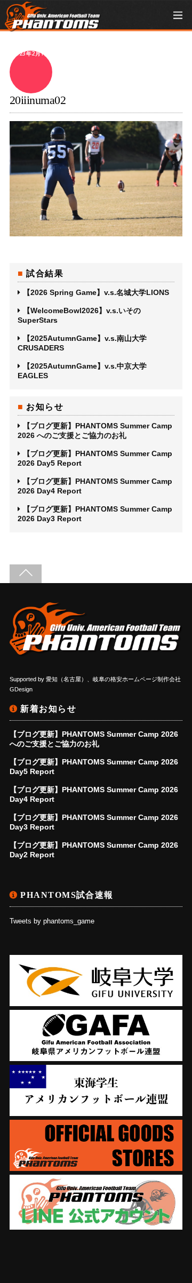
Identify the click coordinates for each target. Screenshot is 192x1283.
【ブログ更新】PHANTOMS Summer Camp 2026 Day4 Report (95, 486)
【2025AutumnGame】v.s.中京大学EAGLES (82, 371)
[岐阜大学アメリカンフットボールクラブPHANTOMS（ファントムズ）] (53, 26)
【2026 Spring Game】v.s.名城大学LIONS (96, 292)
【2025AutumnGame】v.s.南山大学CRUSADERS (82, 343)
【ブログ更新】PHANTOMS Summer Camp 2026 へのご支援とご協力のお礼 (95, 430)
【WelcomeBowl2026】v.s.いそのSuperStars (79, 315)
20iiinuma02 (38, 100)
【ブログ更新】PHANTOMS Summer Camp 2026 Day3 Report (95, 514)
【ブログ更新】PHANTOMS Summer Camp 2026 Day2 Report (94, 850)
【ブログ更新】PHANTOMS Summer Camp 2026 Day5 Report (95, 458)
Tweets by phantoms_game (52, 921)
